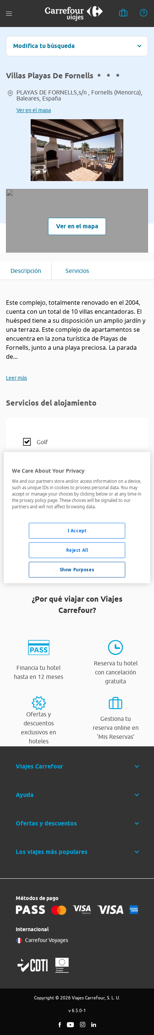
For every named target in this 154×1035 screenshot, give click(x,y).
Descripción (25, 271)
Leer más (16, 378)
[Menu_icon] (9, 14)
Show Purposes (77, 569)
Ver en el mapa (33, 110)
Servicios (77, 271)
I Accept (77, 530)
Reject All (77, 550)
